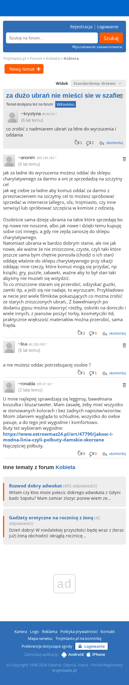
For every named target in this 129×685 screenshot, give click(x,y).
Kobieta (53, 58)
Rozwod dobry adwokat (35, 486)
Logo (34, 631)
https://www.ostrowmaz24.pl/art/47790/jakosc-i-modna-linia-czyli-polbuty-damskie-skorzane (58, 437)
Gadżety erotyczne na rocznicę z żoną (51, 518)
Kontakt (107, 631)
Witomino (65, 104)
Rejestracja (81, 26)
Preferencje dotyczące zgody (47, 646)
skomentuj (114, 143)
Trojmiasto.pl (14, 58)
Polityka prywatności (79, 631)
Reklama (49, 631)
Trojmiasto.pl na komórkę (78, 638)
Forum (36, 58)
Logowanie (107, 26)
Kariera (20, 631)
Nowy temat (21, 69)
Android (76, 654)
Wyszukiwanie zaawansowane (97, 46)
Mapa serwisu (40, 638)
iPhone (98, 654)
